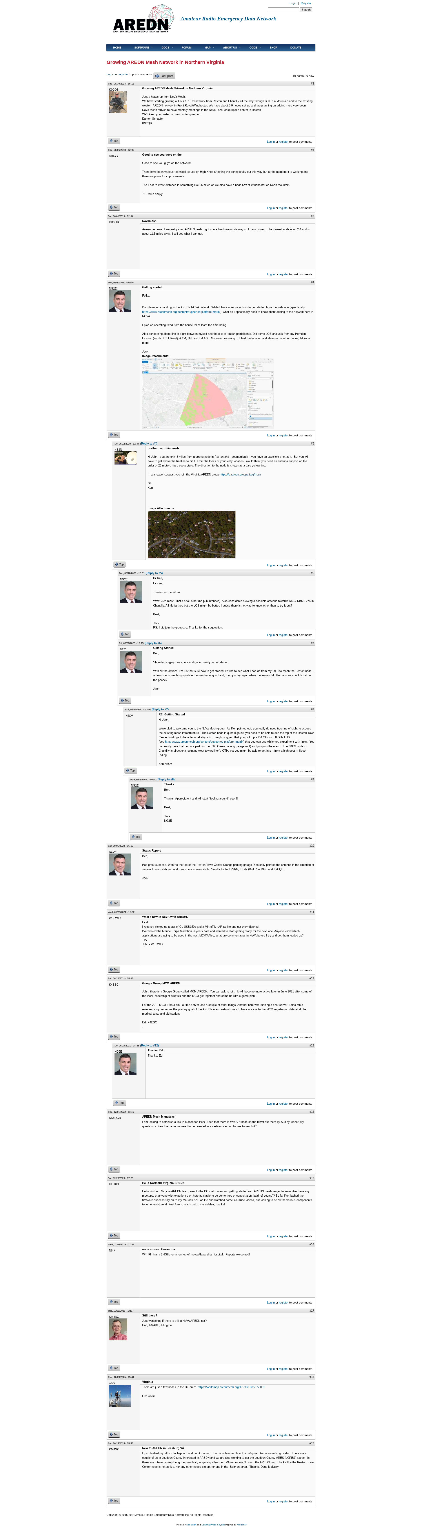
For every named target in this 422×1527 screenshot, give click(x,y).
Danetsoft (191, 1524)
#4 (312, 282)
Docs (162, 47)
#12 (311, 978)
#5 (312, 443)
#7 (312, 643)
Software (138, 47)
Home (117, 47)
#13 (311, 1045)
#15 (311, 1178)
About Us (226, 47)
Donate (295, 47)
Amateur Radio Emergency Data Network (228, 19)
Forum (186, 47)
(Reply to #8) (166, 779)
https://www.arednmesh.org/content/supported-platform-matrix (181, 311)
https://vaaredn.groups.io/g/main (240, 474)
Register (306, 3)
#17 (311, 1310)
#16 (311, 1244)
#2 (312, 149)
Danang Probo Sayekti (213, 1524)
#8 (312, 709)
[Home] (143, 34)
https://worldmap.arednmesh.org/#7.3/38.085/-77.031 (231, 1387)
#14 (311, 1111)
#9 (312, 779)
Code (250, 47)
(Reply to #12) (149, 1045)
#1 (312, 83)
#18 (311, 1377)
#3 (312, 216)
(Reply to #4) (148, 443)
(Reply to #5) (154, 573)
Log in (110, 74)
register (123, 74)
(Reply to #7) (160, 709)
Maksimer (241, 1524)
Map (204, 47)
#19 (311, 1443)
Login (292, 3)
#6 (312, 573)
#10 (311, 845)
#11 (312, 912)
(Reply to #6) (153, 643)
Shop (273, 47)
